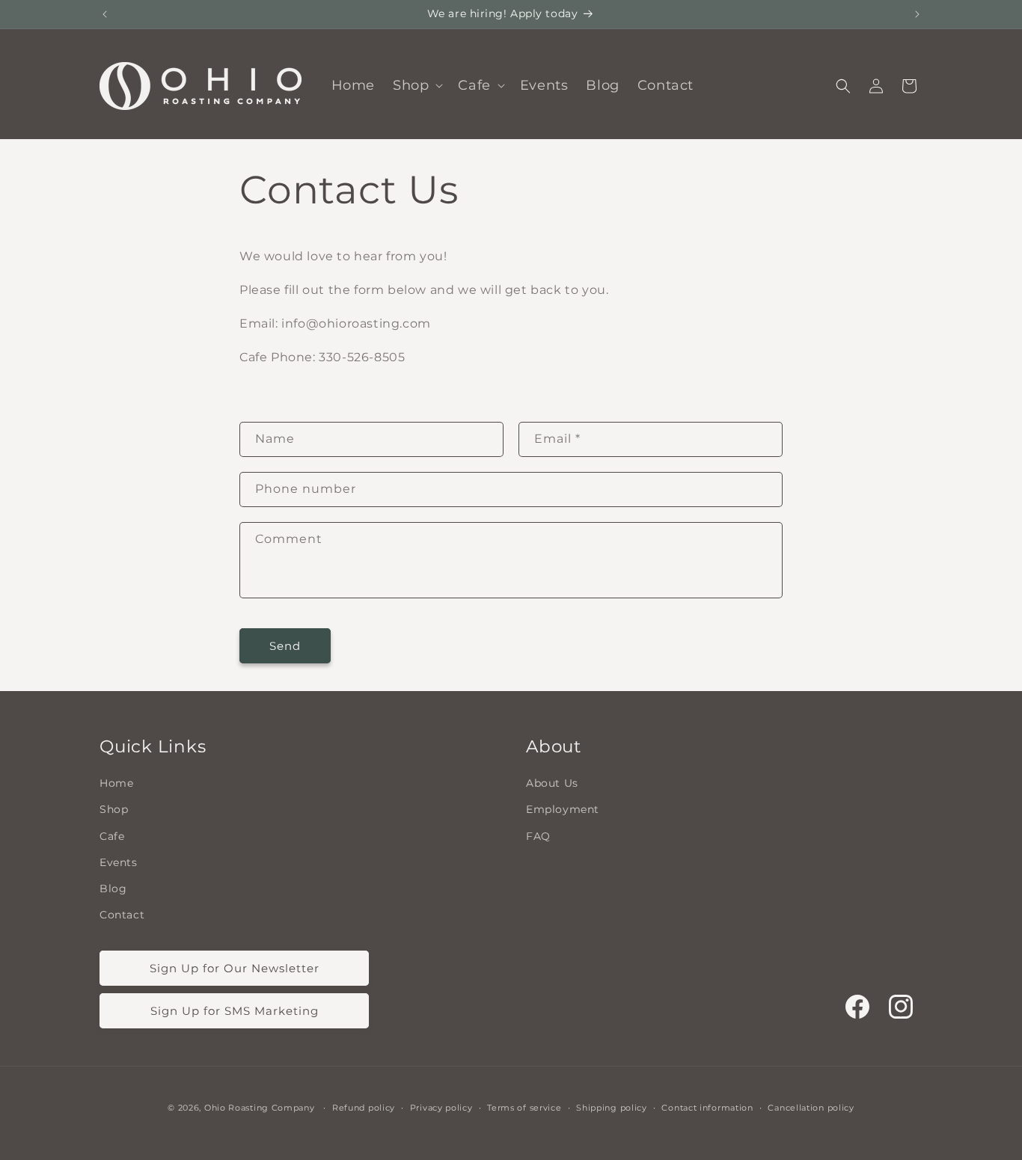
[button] (416, 85)
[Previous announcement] (104, 14)
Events (119, 861)
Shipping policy (611, 1107)
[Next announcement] (917, 14)
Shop (114, 809)
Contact (122, 914)
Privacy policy (441, 1107)
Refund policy (363, 1107)
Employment (562, 809)
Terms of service (524, 1107)
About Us (552, 782)
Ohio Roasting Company (259, 1107)
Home (116, 782)
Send (285, 646)
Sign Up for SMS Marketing (234, 1010)
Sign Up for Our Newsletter (234, 967)
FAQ (538, 835)
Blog (113, 887)
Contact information (707, 1107)
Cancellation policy (811, 1107)
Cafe (112, 835)
